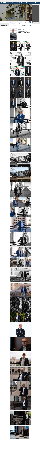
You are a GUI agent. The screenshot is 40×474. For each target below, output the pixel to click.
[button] (0, 12)
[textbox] (16, 22)
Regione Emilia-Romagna (4, 0)
